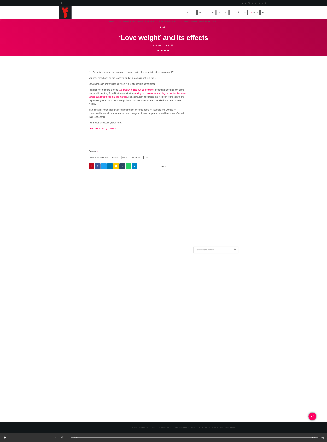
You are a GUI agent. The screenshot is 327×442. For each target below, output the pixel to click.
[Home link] (65, 12)
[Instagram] (259, 3)
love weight (135, 158)
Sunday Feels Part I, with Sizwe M (220, 130)
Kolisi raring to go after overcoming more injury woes (221, 205)
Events (146, 220)
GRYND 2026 (205, 390)
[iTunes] (256, 3)
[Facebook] (262, 3)
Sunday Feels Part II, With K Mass (220, 144)
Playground (210, 117)
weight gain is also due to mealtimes (137, 90)
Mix (199, 91)
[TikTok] (249, 3)
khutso (115, 158)
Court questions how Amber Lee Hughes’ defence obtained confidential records (220, 219)
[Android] (265, 3)
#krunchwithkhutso (99, 158)
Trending (163, 27)
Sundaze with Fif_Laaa (215, 170)
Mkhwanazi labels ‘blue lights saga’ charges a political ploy (220, 192)
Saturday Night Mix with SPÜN (217, 96)
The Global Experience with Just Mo (219, 158)
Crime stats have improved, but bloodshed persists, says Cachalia (220, 324)
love (124, 158)
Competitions (97, 220)
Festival (200, 385)
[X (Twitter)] (245, 3)
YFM (146, 158)
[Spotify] (252, 3)
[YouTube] (242, 3)
